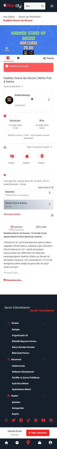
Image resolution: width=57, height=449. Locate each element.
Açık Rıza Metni (20, 383)
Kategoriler (18, 408)
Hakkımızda (18, 365)
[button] (28, 215)
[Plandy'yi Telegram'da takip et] (21, 420)
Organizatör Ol (20, 335)
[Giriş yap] (50, 443)
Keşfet (15, 414)
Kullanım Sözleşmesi (23, 371)
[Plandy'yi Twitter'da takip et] (13, 420)
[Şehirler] (6, 443)
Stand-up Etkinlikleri (29, 16)
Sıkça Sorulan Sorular (23, 347)
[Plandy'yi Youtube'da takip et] (43, 420)
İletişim (16, 329)
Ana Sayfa (8, 16)
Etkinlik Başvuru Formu (24, 341)
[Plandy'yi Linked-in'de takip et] (51, 420)
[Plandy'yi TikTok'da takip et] (28, 420)
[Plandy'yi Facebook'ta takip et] (36, 420)
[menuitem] (9, 58)
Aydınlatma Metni (21, 389)
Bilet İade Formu (20, 353)
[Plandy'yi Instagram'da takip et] (6, 420)
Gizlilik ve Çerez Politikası (25, 377)
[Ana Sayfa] (28, 443)
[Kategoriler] (39, 443)
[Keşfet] (16, 443)
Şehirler (16, 402)
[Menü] (51, 6)
